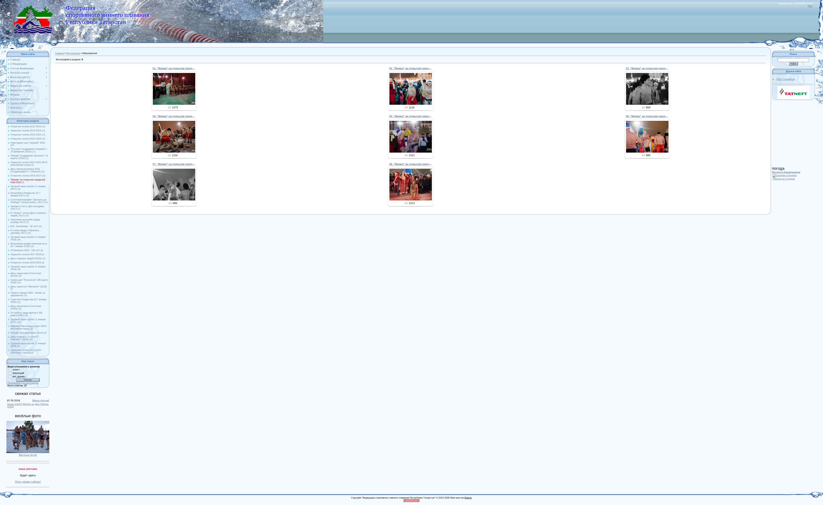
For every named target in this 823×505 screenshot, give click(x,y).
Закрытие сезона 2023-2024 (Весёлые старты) (26, 351)
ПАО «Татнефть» (785, 79)
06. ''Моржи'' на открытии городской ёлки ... (653, 116)
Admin (176, 92)
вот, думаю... (20, 376)
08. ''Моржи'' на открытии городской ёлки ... (416, 164)
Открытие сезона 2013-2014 (26, 126)
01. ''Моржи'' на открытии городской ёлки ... (180, 68)
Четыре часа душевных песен (27, 332)
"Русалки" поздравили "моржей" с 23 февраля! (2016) (29, 150)
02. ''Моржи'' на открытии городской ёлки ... (416, 68)
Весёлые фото (28, 455)
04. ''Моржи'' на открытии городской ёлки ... (180, 116)
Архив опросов (30, 383)
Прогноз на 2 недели (784, 178)
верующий (18, 373)
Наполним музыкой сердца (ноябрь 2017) (25, 220)
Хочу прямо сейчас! (28, 481)
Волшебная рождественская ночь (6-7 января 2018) (29, 244)
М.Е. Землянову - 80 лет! (24, 226)
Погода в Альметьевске (786, 172)
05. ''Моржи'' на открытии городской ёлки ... (416, 116)
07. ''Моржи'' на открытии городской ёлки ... (180, 164)
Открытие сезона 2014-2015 (26, 134)
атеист (16, 369)
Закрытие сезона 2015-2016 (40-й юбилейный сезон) (29, 163)
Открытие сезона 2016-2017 (26, 175)
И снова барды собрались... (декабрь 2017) (26, 231)
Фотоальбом (73, 53)
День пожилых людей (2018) (26, 258)
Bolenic (468, 497)
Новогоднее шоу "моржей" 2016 (28, 142)
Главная (59, 53)
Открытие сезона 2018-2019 (26, 262)
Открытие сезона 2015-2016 (26, 138)
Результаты (14, 383)
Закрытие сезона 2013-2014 (26, 130)
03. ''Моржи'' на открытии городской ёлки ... (653, 68)
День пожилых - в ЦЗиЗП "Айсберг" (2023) (24, 338)
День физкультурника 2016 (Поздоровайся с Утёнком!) (25, 170)
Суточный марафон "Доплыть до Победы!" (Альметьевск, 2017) (28, 200)
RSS (810, 6)
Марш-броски (40, 400)
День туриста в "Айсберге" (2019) (29, 286)
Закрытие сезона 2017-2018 (26, 254)
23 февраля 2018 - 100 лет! (25, 250)
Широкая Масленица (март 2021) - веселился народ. (29, 327)
